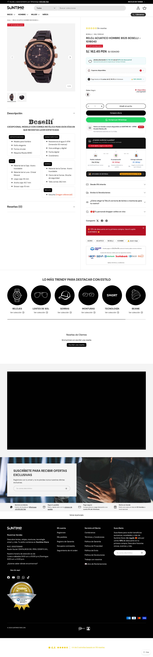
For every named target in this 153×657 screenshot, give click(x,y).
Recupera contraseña (66, 546)
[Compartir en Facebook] (102, 221)
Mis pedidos (62, 537)
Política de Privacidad (93, 546)
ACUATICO (100, 241)
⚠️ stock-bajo (132, 241)
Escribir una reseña (76, 345)
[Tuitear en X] (97, 221)
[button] (144, 8)
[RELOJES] (17, 295)
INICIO (10, 14)
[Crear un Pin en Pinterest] (106, 221)
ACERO (90, 241)
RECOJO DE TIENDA (135, 2)
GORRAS (64, 308)
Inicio (9, 20)
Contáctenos (90, 532)
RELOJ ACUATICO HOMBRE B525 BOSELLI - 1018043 (26, 20)
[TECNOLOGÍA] (112, 295)
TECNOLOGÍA (112, 308)
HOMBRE (22, 14)
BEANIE (136, 308)
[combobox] (80, 8)
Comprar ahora (116, 113)
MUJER (34, 14)
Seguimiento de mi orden (67, 550)
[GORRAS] (65, 295)
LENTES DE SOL (41, 308)
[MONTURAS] (88, 295)
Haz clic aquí (15, 570)
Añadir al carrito (126, 106)
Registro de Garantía (65, 541)
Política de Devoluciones (95, 555)
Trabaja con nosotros (93, 559)
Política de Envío (91, 550)
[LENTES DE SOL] (41, 295)
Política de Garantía (93, 541)
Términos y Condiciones (94, 537)
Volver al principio (77, 515)
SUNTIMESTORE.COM (18, 628)
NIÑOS (45, 14)
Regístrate (61, 532)
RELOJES (17, 308)
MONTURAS (88, 308)
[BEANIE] (136, 295)
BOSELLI (89, 34)
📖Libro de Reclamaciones (96, 564)
